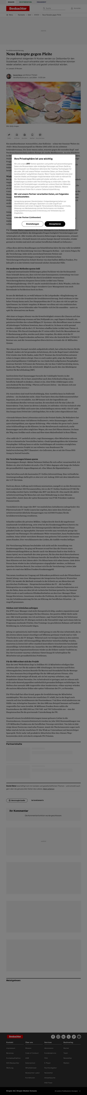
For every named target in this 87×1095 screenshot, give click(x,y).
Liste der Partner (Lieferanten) (27, 217)
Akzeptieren (55, 224)
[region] (43, 192)
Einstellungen (32, 224)
